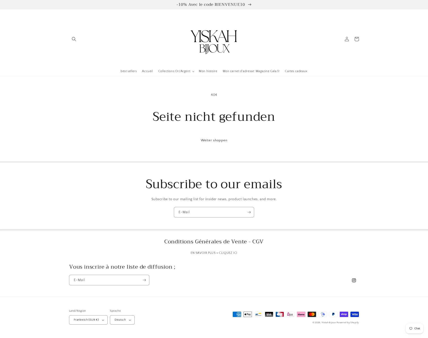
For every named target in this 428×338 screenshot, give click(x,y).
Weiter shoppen (214, 140)
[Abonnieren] (249, 212)
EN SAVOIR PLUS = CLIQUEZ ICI (214, 253)
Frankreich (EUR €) (86, 319)
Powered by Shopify (348, 322)
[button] (74, 39)
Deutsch (120, 319)
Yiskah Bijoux (329, 322)
